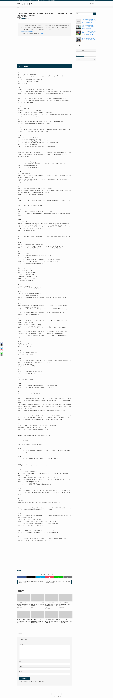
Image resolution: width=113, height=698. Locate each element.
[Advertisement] (44, 47)
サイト (20, 671)
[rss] (93, 0)
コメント (21, 644)
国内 (23, 18)
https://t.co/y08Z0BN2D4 (27, 31)
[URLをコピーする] (67, 577)
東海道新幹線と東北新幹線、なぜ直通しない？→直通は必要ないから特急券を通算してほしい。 (89, 27)
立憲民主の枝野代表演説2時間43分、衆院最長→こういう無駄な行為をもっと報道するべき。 (89, 21)
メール (20, 666)
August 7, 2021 (44, 33)
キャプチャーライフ (24, 4)
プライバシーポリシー (56, 693)
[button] (21, 577)
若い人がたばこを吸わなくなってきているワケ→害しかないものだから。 (89, 40)
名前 (20, 661)
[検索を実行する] (94, 13)
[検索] (95, 0)
